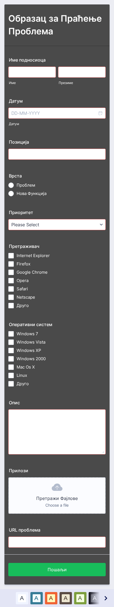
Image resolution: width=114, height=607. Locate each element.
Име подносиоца (27, 60)
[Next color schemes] (105, 598)
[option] (22, 598)
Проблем (26, 185)
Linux (22, 375)
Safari (22, 288)
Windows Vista (31, 342)
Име (12, 83)
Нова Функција (31, 193)
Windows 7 (27, 333)
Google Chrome (32, 272)
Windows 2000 (31, 358)
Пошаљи (57, 569)
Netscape (26, 297)
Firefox (23, 263)
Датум (14, 124)
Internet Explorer (33, 255)
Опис (14, 402)
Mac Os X (26, 367)
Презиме (66, 83)
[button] (100, 113)
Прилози (18, 470)
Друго (23, 305)
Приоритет (21, 212)
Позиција (19, 142)
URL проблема (24, 530)
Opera (22, 280)
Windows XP (29, 350)
